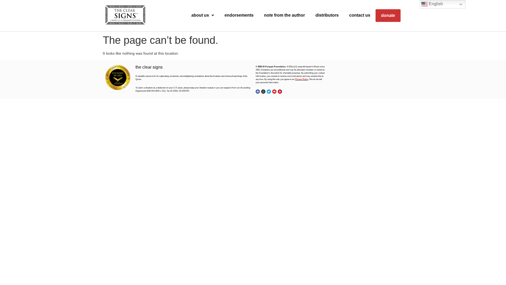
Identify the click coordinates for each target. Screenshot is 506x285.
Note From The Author (284, 15)
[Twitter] (269, 91)
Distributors (327, 15)
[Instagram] (263, 91)
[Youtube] (274, 91)
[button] (202, 15)
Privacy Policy (301, 79)
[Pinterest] (280, 91)
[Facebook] (258, 91)
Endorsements (239, 15)
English (435, 4)
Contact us (359, 15)
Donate (388, 15)
